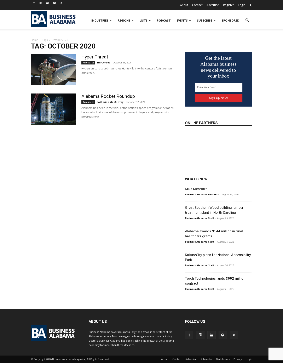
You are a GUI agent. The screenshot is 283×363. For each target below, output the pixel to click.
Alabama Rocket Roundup (108, 96)
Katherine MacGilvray (110, 101)
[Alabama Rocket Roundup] (53, 109)
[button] (247, 21)
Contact (197, 5)
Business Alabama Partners (202, 194)
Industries (99, 20)
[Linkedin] (48, 3)
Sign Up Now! (218, 98)
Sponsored (230, 20)
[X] (61, 3)
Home (34, 40)
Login (241, 5)
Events (182, 20)
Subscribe (204, 20)
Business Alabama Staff (199, 218)
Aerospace (88, 62)
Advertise (213, 5)
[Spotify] (54, 3)
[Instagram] (41, 3)
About (184, 5)
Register (228, 5)
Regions (124, 20)
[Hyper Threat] (53, 69)
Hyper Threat (94, 56)
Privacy (237, 359)
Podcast (164, 20)
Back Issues (223, 359)
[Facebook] (34, 3)
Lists (144, 20)
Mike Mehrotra (196, 189)
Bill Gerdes (103, 62)
